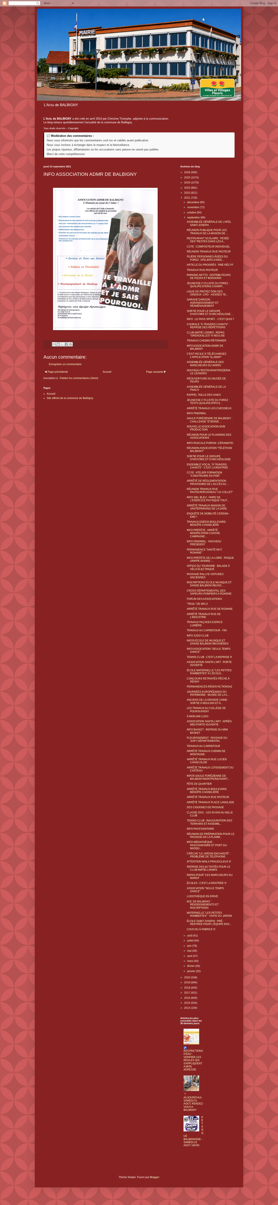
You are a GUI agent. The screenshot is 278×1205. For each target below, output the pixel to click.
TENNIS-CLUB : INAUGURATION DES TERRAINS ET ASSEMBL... (209, 822)
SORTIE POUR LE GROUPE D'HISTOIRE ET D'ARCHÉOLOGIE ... (210, 313)
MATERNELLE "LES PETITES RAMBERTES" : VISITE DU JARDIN (209, 914)
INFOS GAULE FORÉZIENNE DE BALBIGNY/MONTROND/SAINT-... (208, 777)
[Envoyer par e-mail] (54, 344)
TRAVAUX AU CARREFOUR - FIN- (207, 630)
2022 (187, 192)
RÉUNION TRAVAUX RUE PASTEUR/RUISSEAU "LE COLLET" (210, 491)
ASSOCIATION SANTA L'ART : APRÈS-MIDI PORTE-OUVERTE (209, 723)
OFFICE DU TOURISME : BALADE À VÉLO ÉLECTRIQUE (208, 567)
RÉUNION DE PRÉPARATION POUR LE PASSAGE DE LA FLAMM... (210, 835)
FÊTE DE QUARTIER (199, 783)
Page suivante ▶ (156, 371)
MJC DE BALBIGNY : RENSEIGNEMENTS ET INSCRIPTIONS (202, 904)
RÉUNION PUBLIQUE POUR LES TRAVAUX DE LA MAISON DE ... (207, 232)
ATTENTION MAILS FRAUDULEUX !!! (209, 861)
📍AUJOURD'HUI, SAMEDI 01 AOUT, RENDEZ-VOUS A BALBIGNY (194, 1102)
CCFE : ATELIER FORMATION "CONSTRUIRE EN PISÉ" (204, 474)
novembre (193, 207)
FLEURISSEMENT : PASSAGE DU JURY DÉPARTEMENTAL (207, 739)
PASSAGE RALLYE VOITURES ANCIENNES (205, 576)
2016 (187, 997)
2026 (187, 172)
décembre (193, 202)
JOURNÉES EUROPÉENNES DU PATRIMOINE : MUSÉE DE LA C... (208, 693)
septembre (193, 217)
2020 (187, 977)
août (190, 935)
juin (189, 945)
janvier (191, 971)
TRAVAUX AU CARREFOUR (203, 746)
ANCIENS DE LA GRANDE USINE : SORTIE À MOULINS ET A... (207, 701)
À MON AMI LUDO (197, 716)
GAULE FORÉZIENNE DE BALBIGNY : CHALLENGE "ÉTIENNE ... (209, 420)
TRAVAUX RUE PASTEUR (202, 270)
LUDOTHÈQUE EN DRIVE (202, 896)
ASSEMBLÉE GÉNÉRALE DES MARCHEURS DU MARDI (205, 364)
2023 (187, 187)
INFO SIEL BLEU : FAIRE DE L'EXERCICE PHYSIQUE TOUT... (208, 499)
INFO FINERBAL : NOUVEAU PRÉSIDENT (204, 543)
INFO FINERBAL (196, 413)
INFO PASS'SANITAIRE (200, 828)
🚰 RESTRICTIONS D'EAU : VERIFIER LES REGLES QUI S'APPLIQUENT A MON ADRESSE (193, 1058)
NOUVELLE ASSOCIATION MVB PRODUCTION (206, 428)
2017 (187, 992)
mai (189, 950)
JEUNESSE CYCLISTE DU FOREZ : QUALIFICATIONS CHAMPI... (208, 285)
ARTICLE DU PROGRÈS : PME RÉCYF (210, 264)
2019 (187, 982)
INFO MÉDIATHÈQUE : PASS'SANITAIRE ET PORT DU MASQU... (207, 845)
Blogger (154, 1177)
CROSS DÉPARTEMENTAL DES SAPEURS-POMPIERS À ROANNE (209, 592)
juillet (190, 940)
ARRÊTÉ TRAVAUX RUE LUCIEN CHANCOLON (207, 761)
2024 (187, 182)
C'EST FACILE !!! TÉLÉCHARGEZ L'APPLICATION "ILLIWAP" (206, 355)
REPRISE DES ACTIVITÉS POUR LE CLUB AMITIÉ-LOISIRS (208, 868)
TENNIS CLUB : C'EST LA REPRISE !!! (209, 657)
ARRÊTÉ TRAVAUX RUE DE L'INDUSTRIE (204, 616)
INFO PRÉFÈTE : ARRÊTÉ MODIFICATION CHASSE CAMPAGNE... (203, 533)
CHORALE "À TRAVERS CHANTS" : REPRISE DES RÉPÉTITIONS (208, 326)
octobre (192, 212)
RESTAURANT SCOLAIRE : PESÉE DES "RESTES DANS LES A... (208, 240)
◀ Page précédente (56, 371)
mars (190, 961)
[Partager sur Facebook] (66, 344)
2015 (187, 1002)
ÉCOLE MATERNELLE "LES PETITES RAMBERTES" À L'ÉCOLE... (209, 672)
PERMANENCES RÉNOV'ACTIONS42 (209, 686)
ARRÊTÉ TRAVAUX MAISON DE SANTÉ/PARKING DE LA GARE (207, 507)
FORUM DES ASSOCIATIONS (204, 598)
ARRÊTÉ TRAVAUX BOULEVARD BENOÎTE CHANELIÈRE (207, 791)
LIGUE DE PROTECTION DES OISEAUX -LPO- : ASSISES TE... (207, 293)
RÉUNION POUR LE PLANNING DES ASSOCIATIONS (209, 436)
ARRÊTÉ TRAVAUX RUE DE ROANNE (210, 608)
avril (190, 956)
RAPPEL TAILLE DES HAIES (204, 394)
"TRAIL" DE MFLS (197, 603)
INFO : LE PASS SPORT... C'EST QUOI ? (210, 319)
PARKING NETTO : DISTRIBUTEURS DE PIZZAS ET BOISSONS (209, 277)
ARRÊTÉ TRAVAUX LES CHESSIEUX (209, 408)
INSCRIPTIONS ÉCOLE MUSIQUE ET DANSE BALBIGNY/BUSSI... (209, 584)
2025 (187, 177)
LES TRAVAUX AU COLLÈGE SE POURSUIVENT (206, 710)
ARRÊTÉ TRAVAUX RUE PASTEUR (208, 797)
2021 (187, 197)
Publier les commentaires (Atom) (79, 378)
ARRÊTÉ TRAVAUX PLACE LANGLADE (210, 802)
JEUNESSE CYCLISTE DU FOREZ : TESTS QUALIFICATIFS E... (208, 402)
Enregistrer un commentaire (65, 364)
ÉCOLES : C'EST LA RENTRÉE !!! (206, 883)
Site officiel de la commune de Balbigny (70, 398)
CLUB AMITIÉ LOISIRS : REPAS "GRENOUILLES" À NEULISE (206, 334)
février (191, 966)
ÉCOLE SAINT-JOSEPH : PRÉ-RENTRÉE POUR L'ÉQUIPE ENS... (209, 923)
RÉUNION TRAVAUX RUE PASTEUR (209, 251)
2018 (187, 987)
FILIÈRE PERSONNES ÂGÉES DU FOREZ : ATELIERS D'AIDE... (207, 258)
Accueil (107, 371)
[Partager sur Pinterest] (70, 344)
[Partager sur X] (62, 344)
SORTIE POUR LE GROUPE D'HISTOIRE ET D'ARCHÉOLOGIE (209, 458)
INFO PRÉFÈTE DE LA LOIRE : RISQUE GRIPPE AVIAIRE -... (210, 559)
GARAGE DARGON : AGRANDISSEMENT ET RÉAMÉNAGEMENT (202, 302)
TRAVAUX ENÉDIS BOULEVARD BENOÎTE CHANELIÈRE (206, 523)
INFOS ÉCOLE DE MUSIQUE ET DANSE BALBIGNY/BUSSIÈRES (207, 642)
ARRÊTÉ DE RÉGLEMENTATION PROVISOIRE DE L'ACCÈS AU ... (208, 482)
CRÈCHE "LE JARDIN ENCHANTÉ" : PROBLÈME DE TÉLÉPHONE (208, 855)
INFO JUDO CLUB (197, 635)
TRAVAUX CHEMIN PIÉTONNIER (206, 340)
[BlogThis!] (58, 344)
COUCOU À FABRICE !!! (201, 929)
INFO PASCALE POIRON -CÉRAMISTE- (210, 443)
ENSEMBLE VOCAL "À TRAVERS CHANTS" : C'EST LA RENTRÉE (207, 466)
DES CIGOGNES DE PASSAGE (205, 807)
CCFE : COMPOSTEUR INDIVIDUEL (208, 246)
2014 (187, 1007)
